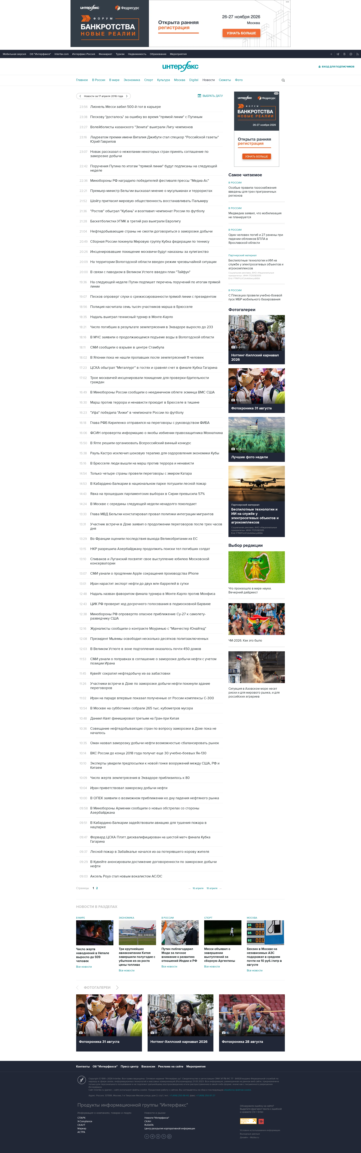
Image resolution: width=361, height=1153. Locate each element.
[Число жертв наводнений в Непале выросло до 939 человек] (94, 944)
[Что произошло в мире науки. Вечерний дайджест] (256, 583)
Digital (193, 80)
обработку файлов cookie (237, 1090)
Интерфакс (180, 66)
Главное (82, 80)
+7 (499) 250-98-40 (179, 1095)
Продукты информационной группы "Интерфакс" (132, 1105)
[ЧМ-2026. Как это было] (256, 635)
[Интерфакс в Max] (169, 1136)
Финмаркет (105, 54)
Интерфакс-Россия (83, 54)
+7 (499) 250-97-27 (205, 1095)
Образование (158, 54)
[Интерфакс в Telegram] (152, 1136)
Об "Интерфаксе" (40, 54)
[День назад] (80, 96)
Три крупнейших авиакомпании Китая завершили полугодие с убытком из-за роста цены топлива (137, 957)
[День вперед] (126, 96)
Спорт (148, 80)
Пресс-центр (129, 1066)
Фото (239, 80)
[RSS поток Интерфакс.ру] (163, 1136)
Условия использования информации (260, 1130)
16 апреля (195, 888)
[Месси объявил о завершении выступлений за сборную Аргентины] (222, 944)
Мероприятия (178, 54)
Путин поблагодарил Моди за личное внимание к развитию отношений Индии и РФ (179, 955)
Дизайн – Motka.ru (249, 1137)
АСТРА (81, 1132)
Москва (179, 80)
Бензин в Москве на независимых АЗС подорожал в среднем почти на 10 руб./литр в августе (264, 957)
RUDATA (149, 1124)
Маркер (81, 1128)
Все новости (84, 966)
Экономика (132, 80)
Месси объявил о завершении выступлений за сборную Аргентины (219, 955)
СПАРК (81, 1117)
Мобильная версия (14, 54)
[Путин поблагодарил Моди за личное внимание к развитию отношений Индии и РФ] (180, 944)
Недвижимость (137, 54)
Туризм (120, 54)
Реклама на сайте (170, 1066)
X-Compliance (84, 1121)
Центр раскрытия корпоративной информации (169, 1128)
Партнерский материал (242, 255)
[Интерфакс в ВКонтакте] (158, 1136)
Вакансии (148, 1066)
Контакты (83, 1066)
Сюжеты (225, 80)
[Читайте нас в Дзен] (146, 1136)
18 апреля (214, 888)
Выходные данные (250, 1134)
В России (98, 80)
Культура (163, 80)
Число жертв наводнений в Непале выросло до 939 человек (92, 955)
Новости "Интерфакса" (156, 1117)
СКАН (147, 1121)
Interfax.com (62, 54)
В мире (114, 80)
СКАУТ (81, 1124)
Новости (208, 80)
